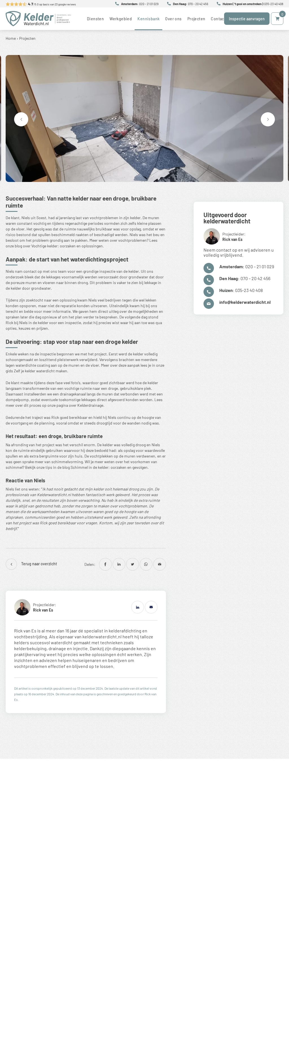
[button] (268, 119)
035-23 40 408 (273, 4)
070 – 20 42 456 (198, 4)
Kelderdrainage (90, 405)
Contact (218, 18)
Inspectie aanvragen (247, 18)
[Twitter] (132, 564)
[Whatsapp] (146, 564)
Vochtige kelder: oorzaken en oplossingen (67, 245)
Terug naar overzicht (39, 563)
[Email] (159, 564)
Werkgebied (121, 18)
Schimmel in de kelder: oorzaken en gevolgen (109, 467)
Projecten (196, 18)
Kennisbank (148, 18)
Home (11, 38)
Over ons (173, 18)
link (35, 607)
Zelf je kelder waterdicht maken (40, 370)
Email (151, 607)
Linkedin (137, 607)
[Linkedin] (119, 564)
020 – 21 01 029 (149, 4)
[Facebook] (105, 564)
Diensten (95, 18)
